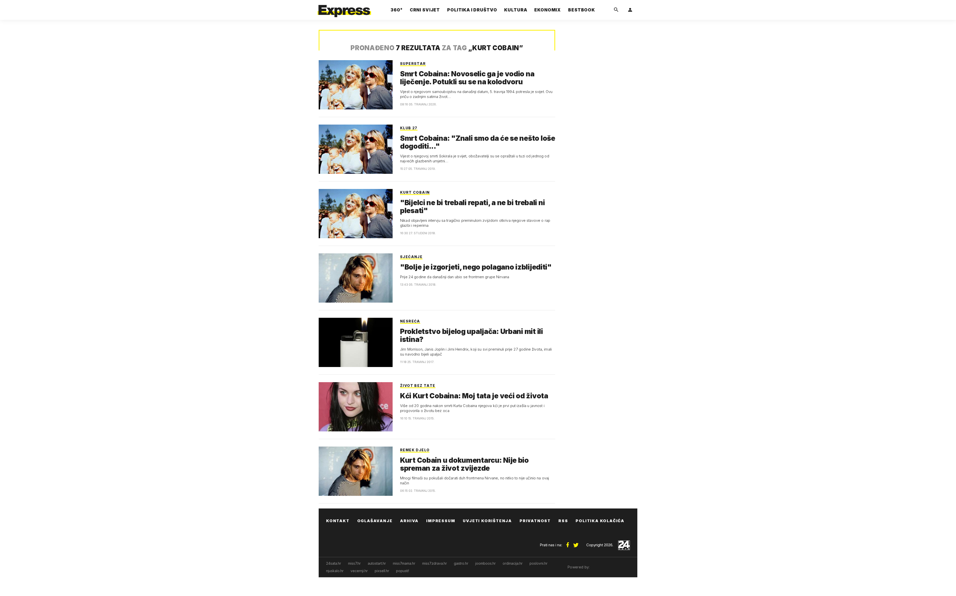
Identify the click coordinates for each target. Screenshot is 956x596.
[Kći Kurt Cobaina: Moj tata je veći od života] (356, 406)
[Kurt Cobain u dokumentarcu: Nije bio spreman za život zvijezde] (356, 471)
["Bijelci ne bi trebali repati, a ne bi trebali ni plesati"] (356, 213)
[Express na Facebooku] (568, 543)
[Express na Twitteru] (576, 543)
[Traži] (616, 10)
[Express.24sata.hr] (344, 8)
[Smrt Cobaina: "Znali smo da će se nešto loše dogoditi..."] (356, 149)
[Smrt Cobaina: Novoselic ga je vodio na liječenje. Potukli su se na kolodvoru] (356, 84)
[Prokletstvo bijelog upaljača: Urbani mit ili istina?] (356, 342)
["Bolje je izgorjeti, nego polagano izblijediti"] (356, 278)
